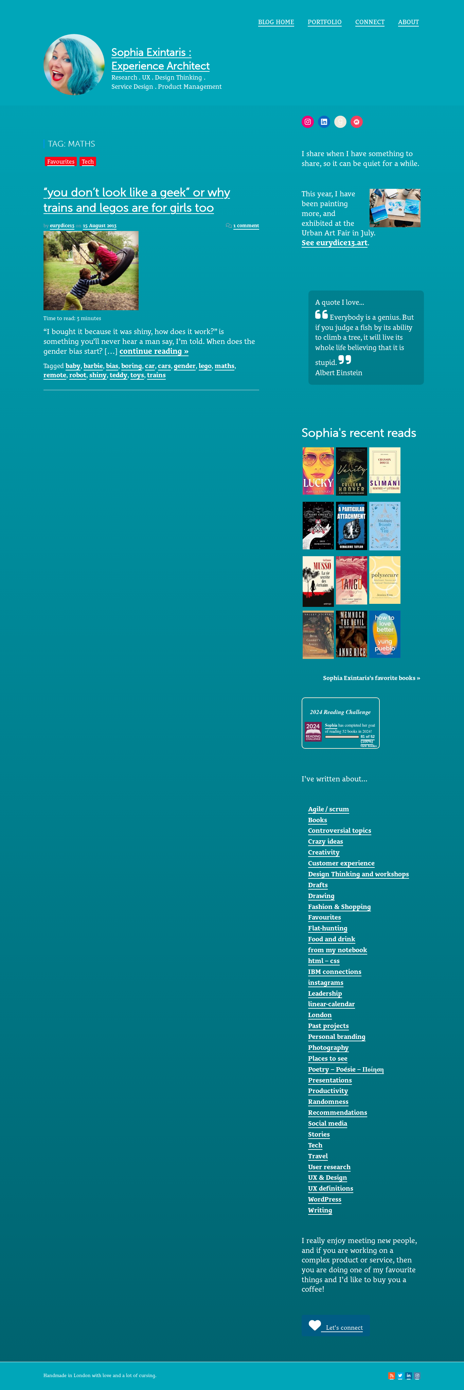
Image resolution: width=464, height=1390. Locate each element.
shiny (98, 375)
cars (164, 365)
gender (185, 365)
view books (368, 745)
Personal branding (336, 1036)
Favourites (60, 161)
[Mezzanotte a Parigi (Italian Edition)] (384, 525)
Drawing (321, 895)
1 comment (246, 225)
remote (54, 375)
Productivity (328, 1090)
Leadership (325, 993)
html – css (324, 960)
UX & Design (327, 1177)
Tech (88, 161)
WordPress (324, 1199)
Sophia (331, 725)
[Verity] (351, 471)
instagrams (325, 982)
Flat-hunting (327, 928)
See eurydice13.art (335, 242)
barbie (93, 365)
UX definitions (330, 1188)
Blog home (276, 22)
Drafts (318, 885)
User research (329, 1167)
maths (224, 365)
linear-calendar (331, 1004)
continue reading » (154, 351)
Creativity (324, 852)
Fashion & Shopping (339, 906)
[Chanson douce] (384, 470)
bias (112, 365)
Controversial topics (339, 830)
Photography (328, 1047)
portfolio (325, 22)
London (320, 1015)
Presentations (330, 1080)
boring (131, 365)
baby (73, 365)
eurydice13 (62, 225)
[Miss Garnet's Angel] (318, 634)
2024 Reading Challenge (340, 712)
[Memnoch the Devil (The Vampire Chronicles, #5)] (351, 633)
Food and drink (331, 939)
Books (317, 820)
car (150, 365)
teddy (118, 375)
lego (205, 365)
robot (77, 375)
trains (156, 375)
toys (137, 375)
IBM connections (334, 971)
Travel (318, 1156)
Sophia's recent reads (359, 433)
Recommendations (337, 1112)
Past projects (328, 1025)
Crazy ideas (325, 841)
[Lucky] (318, 470)
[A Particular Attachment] (351, 525)
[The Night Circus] (318, 525)
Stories (319, 1134)
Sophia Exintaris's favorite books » (372, 678)
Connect (370, 22)
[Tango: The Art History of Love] (351, 579)
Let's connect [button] (342, 1327)
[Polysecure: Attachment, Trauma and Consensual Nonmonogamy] (384, 579)
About (408, 22)
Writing (320, 1210)
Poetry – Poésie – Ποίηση (346, 1069)
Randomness (328, 1101)
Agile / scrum (328, 809)
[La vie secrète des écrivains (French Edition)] (318, 581)
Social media (327, 1123)
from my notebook (337, 950)
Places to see (327, 1058)
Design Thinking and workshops (358, 874)
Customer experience (341, 863)
